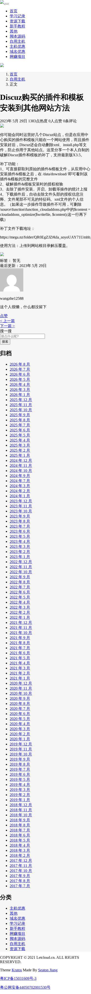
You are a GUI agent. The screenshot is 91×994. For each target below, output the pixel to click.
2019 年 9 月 (20, 759)
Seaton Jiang (48, 970)
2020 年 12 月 (21, 683)
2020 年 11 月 (21, 688)
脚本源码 (17, 36)
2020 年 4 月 (20, 724)
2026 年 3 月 (20, 390)
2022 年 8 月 (20, 582)
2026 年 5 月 (20, 379)
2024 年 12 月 (21, 460)
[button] (4, 316)
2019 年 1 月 (20, 800)
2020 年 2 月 (20, 734)
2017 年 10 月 (21, 871)
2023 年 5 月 (20, 536)
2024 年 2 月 (20, 491)
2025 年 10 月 (21, 410)
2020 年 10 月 (21, 693)
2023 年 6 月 (20, 531)
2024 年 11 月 (21, 465)
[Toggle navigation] (7, 4)
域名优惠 (17, 51)
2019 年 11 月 (21, 749)
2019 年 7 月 (20, 769)
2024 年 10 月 (21, 471)
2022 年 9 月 (20, 577)
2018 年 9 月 (20, 820)
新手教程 (17, 26)
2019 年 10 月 (21, 754)
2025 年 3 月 (20, 445)
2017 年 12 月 (21, 860)
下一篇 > (7, 326)
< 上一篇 (7, 321)
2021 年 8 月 (20, 643)
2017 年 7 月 (20, 886)
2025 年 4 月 (20, 440)
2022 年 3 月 (20, 607)
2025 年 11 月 (21, 405)
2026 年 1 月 (20, 395)
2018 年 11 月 (21, 810)
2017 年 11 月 (21, 866)
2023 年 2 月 (20, 552)
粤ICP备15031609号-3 (18, 978)
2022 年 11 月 (21, 567)
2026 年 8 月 (20, 364)
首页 (13, 11)
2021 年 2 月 (20, 673)
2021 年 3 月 (20, 668)
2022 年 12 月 (21, 562)
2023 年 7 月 (20, 526)
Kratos (17, 970)
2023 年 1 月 (20, 557)
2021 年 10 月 (21, 633)
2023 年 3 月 (20, 547)
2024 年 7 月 (20, 481)
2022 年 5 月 (20, 597)
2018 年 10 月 (21, 815)
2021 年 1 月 (20, 678)
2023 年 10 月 (21, 511)
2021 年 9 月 (20, 638)
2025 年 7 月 (20, 425)
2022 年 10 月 (21, 572)
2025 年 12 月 (21, 400)
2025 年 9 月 (20, 415)
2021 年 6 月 (20, 653)
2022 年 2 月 (20, 612)
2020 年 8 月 (20, 703)
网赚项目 (17, 56)
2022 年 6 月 (20, 592)
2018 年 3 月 (20, 850)
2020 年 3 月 (20, 729)
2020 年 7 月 (20, 709)
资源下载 (17, 21)
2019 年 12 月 (21, 744)
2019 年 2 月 (20, 795)
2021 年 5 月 (20, 658)
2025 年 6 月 (20, 430)
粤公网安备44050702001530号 (25, 987)
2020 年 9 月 (20, 698)
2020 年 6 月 (20, 714)
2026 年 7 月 (20, 369)
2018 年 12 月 (21, 805)
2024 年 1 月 (20, 496)
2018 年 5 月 (20, 840)
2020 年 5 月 (20, 719)
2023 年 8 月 (20, 521)
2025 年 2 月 (20, 450)
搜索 (5, 341)
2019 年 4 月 (20, 785)
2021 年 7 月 (20, 648)
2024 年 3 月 (20, 486)
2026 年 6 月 (20, 374)
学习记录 (17, 16)
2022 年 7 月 (20, 587)
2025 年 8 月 (20, 420)
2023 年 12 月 (21, 501)
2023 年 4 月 (20, 541)
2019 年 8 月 (20, 764)
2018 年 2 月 (20, 855)
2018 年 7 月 (20, 830)
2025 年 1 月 (20, 455)
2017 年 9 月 (20, 876)
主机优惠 (17, 46)
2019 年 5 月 (20, 779)
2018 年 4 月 (20, 845)
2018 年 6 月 (20, 835)
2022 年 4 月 (20, 602)
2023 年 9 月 (20, 516)
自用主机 (17, 41)
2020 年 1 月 (20, 739)
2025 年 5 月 (20, 435)
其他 (13, 31)
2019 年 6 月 (20, 774)
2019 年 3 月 (20, 790)
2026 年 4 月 (20, 384)
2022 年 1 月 (20, 617)
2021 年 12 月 (21, 622)
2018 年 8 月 (20, 825)
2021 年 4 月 (20, 663)
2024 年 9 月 (20, 476)
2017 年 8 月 (20, 881)
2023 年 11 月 (21, 506)
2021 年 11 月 (21, 628)
